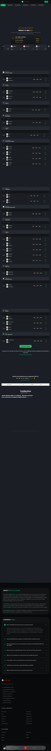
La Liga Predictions (7, 700)
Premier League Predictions (9, 698)
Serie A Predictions (7, 702)
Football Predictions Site (8, 687)
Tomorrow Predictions (7, 693)
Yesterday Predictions (7, 696)
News (27, 734)
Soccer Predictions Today (8, 689)
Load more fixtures (25, 346)
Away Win (4, 716)
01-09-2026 (33, 5)
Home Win (4, 711)
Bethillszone (12, 594)
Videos (3, 734)
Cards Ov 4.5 (29, 716)
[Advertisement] (25, 16)
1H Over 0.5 (28, 711)
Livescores (4, 732)
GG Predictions (5, 723)
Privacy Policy (29, 723)
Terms (3, 740)
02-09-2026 (41, 5)
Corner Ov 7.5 (29, 718)
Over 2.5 (3, 721)
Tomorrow (10, 5)
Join (46, 1)
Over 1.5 (3, 718)
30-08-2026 (17, 5)
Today (3, 5)
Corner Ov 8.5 (29, 721)
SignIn (3, 737)
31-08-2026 (25, 5)
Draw (3, 714)
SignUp (27, 737)
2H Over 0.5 (28, 714)
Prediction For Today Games (9, 691)
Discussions (28, 732)
